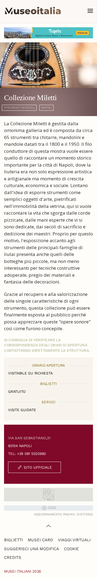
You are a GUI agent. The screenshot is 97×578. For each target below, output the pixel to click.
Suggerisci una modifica (31, 548)
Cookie (71, 548)
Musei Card (40, 540)
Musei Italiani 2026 (22, 571)
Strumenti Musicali (19, 107)
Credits (12, 557)
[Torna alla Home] (33, 11)
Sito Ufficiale (38, 467)
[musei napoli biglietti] (48, 32)
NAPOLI (46, 107)
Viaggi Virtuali (74, 540)
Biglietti (13, 540)
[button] (90, 11)
